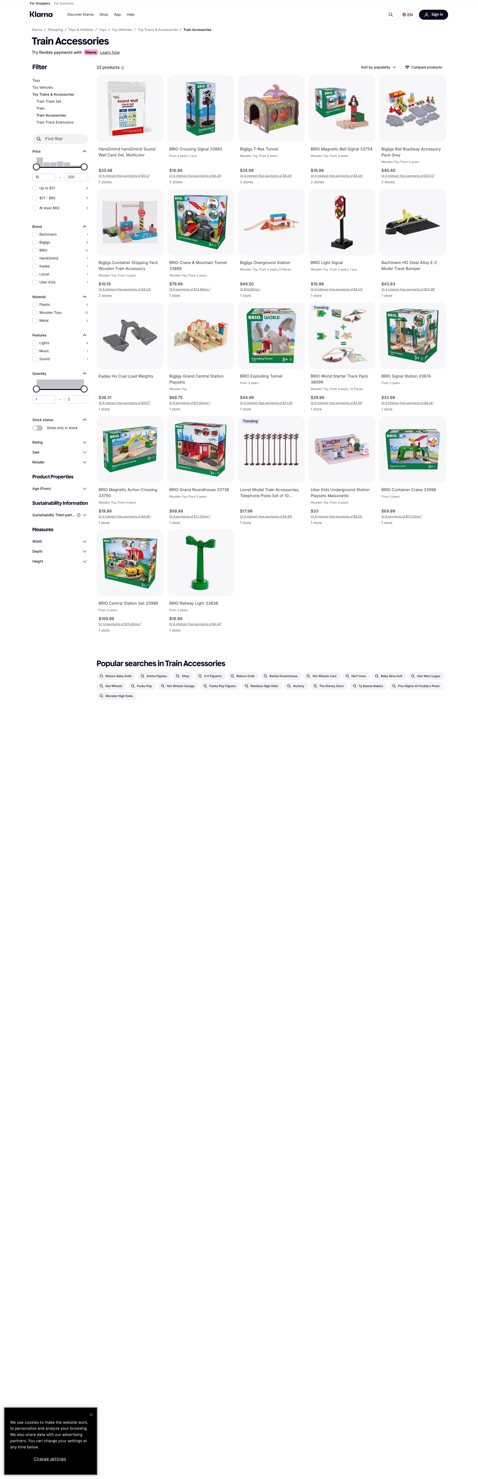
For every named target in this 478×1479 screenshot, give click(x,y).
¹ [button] (124, 176)
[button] (407, 14)
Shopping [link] (55, 30)
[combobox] (378, 67)
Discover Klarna (80, 14)
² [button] (190, 289)
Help (130, 14)
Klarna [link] (37, 30)
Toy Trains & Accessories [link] (158, 30)
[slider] (36, 166)
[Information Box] (122, 67)
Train (40, 108)
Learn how (110, 52)
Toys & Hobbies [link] (80, 30)
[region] (50, 1441)
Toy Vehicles (42, 87)
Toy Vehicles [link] (122, 30)
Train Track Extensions (54, 122)
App (117, 14)
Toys (36, 80)
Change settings (50, 1459)
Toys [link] (102, 30)
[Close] (91, 1414)
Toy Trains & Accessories (53, 94)
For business (64, 3)
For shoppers (40, 3)
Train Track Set (48, 101)
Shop (104, 14)
